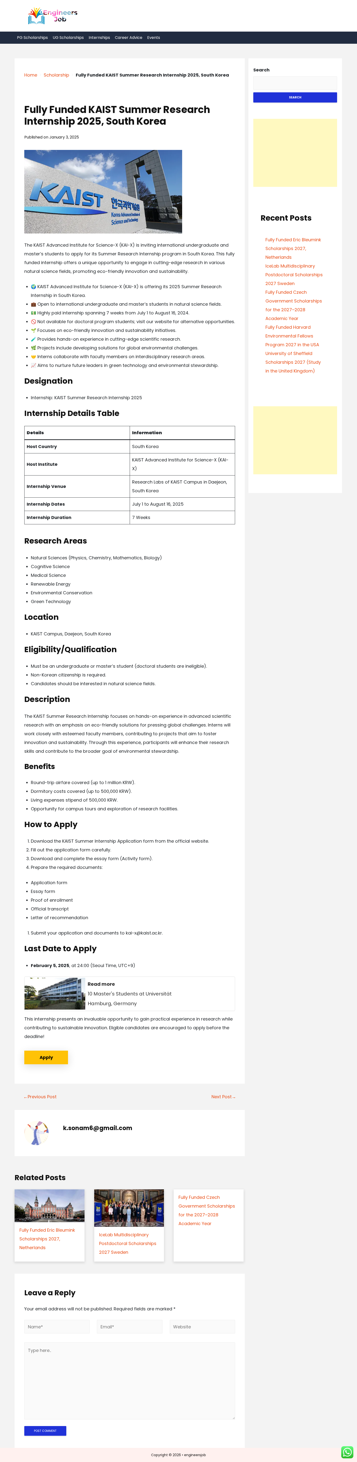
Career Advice (128, 37)
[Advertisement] (295, 153)
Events (153, 37)
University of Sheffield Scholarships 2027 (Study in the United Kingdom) (293, 362)
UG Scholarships (68, 37)
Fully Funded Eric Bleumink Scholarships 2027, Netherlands (293, 248)
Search (261, 70)
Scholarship (56, 75)
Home (30, 75)
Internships (99, 37)
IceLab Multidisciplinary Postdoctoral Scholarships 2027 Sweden (294, 274)
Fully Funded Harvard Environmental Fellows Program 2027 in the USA (292, 336)
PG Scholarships (32, 37)
